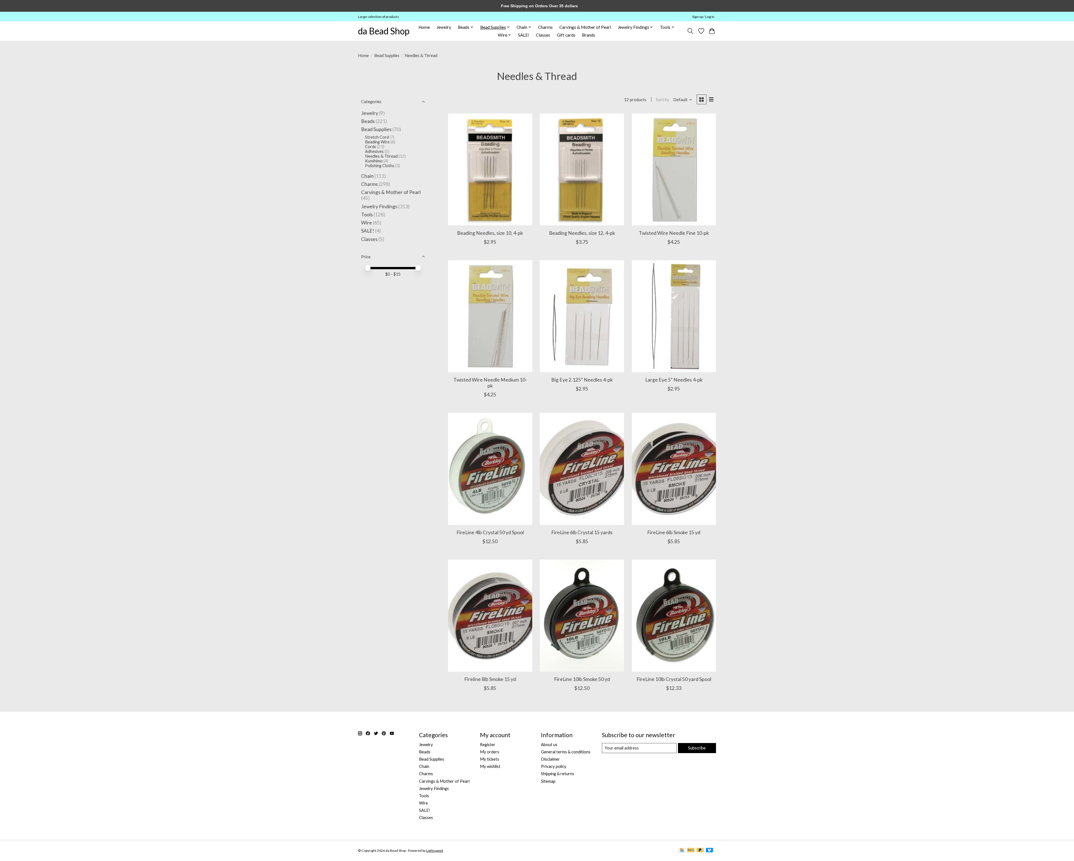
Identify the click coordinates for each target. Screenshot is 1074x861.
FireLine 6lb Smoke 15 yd (673, 532)
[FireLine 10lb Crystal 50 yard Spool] (674, 615)
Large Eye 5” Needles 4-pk (674, 380)
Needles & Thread (381, 156)
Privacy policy (553, 766)
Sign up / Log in (703, 17)
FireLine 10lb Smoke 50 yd (582, 679)
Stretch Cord (377, 137)
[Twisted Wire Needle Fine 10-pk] (674, 169)
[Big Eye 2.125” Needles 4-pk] (582, 316)
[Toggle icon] (690, 31)
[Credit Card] (681, 850)
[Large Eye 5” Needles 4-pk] (674, 316)
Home (424, 27)
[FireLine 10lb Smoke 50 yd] (582, 615)
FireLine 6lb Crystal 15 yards (582, 532)
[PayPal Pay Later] (700, 850)
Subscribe (697, 748)
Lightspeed (434, 850)
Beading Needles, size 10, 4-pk (490, 233)
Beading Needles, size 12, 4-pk (582, 233)
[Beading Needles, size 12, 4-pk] (582, 169)
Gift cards (566, 34)
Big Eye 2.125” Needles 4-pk (582, 380)
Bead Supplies (386, 55)
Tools (367, 214)
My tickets (489, 759)
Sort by (662, 99)
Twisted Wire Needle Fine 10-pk (674, 233)
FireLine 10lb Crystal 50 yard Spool (674, 679)
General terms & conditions (565, 751)
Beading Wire (377, 141)
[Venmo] (709, 850)
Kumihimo (374, 161)
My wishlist (490, 766)
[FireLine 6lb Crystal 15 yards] (582, 469)
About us (549, 744)
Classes (543, 34)
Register (487, 744)
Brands (588, 34)
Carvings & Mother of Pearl (585, 27)
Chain (367, 176)
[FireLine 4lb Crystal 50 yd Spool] (490, 469)
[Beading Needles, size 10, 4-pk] (490, 169)
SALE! (523, 34)
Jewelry (444, 27)
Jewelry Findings (379, 206)
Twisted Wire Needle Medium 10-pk (490, 383)
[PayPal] (690, 850)
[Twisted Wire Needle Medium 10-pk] (490, 316)
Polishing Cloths (379, 165)
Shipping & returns (557, 773)
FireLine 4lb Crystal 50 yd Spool (490, 532)
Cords (370, 146)
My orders (489, 751)
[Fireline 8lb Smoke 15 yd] (490, 615)
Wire (366, 223)
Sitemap (548, 781)
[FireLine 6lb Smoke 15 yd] (674, 469)
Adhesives (374, 151)
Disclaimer (550, 759)
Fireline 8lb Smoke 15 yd (490, 679)
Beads (368, 121)
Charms (545, 27)
